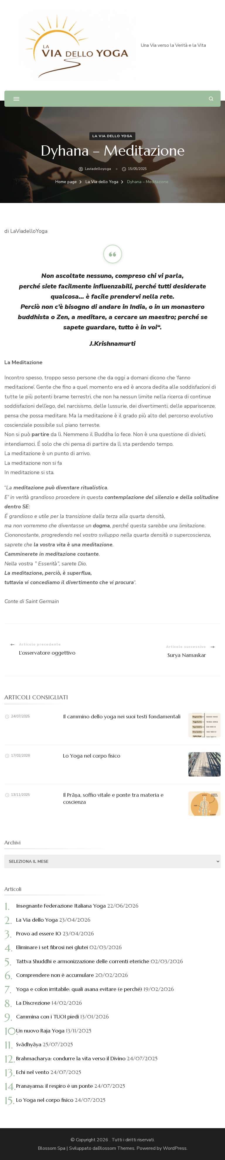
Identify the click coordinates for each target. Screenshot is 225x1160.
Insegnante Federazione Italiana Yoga (61, 905)
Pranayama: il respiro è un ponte (54, 1085)
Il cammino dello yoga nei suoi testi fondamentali (121, 716)
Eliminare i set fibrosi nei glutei (52, 947)
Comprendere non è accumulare (55, 975)
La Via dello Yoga (112, 136)
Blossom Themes (116, 1148)
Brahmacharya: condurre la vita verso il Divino (70, 1058)
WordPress (175, 1148)
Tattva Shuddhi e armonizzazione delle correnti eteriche (82, 961)
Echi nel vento (32, 1072)
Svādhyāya (28, 1044)
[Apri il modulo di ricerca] (211, 98)
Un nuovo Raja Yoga (40, 1030)
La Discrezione (33, 1002)
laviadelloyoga (98, 168)
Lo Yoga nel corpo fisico (91, 755)
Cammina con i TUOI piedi (47, 1016)
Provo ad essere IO (38, 933)
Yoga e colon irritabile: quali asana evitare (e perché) (79, 989)
